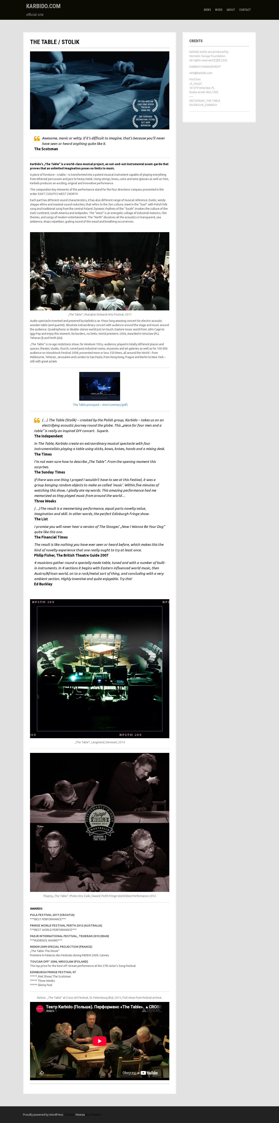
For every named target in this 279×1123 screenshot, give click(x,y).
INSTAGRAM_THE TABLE (204, 100)
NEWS (207, 9)
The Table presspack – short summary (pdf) (100, 404)
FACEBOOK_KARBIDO (203, 105)
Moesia (80, 1114)
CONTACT (245, 9)
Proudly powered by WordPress (43, 1114)
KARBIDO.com (43, 6)
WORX (218, 9)
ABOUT (231, 9)
